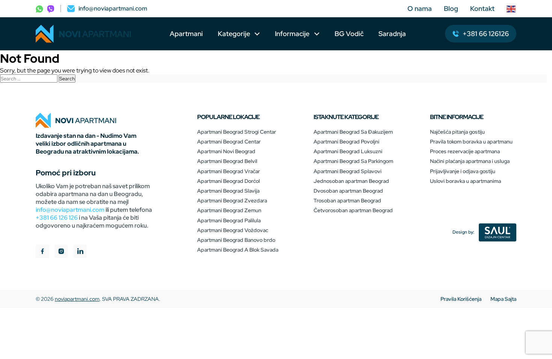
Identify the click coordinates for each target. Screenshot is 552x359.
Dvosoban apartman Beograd (348, 190)
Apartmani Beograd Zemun (229, 210)
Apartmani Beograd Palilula (229, 220)
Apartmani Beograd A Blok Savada (237, 249)
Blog (451, 8)
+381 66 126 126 (57, 218)
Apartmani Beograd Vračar (228, 171)
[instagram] (61, 252)
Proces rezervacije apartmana (465, 151)
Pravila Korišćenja (460, 299)
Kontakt (482, 8)
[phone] (39, 8)
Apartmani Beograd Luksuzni (348, 151)
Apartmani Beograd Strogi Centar (236, 131)
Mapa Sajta (503, 299)
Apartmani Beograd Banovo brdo (236, 240)
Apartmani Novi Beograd (226, 151)
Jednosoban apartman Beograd (351, 181)
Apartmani (186, 33)
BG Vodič (349, 33)
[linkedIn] (80, 252)
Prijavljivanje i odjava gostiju (462, 171)
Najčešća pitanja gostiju (457, 131)
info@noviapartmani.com (70, 210)
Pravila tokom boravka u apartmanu (471, 141)
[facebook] (42, 252)
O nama (419, 8)
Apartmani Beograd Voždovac (232, 230)
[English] (511, 9)
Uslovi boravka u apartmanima (465, 181)
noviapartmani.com (77, 299)
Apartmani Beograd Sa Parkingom (353, 161)
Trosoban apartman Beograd (347, 200)
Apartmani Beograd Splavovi (348, 171)
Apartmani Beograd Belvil (227, 161)
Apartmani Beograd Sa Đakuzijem (353, 131)
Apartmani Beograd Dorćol (228, 181)
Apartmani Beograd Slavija (228, 190)
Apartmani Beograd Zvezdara (232, 200)
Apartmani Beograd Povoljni (346, 141)
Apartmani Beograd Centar (229, 141)
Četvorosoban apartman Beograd (353, 210)
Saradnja (392, 33)
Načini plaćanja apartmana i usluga (470, 161)
